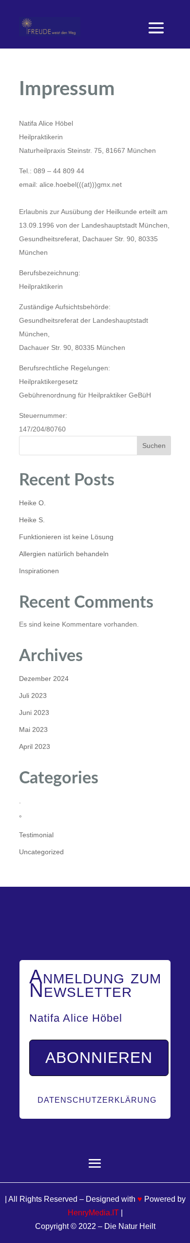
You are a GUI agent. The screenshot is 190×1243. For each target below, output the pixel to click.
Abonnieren (98, 1057)
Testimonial (36, 835)
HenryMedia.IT (93, 1213)
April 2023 (34, 746)
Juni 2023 (34, 712)
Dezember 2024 (44, 678)
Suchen (154, 445)
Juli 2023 (33, 695)
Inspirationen (39, 571)
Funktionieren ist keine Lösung (66, 537)
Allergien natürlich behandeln (64, 554)
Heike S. (32, 520)
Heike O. (32, 503)
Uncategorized (41, 852)
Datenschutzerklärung (97, 1100)
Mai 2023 (33, 729)
